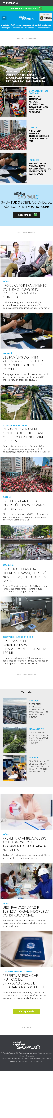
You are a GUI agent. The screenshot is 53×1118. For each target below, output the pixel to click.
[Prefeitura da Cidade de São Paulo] (46, 18)
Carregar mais (26, 1011)
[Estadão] (12, 2)
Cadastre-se (25, 214)
